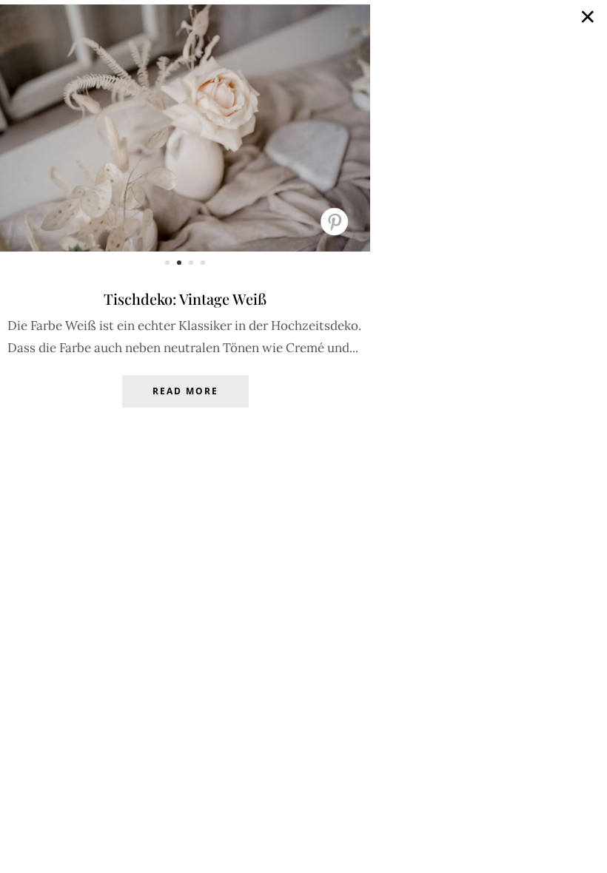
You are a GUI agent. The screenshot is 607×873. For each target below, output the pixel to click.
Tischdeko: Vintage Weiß (185, 299)
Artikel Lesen (185, 402)
